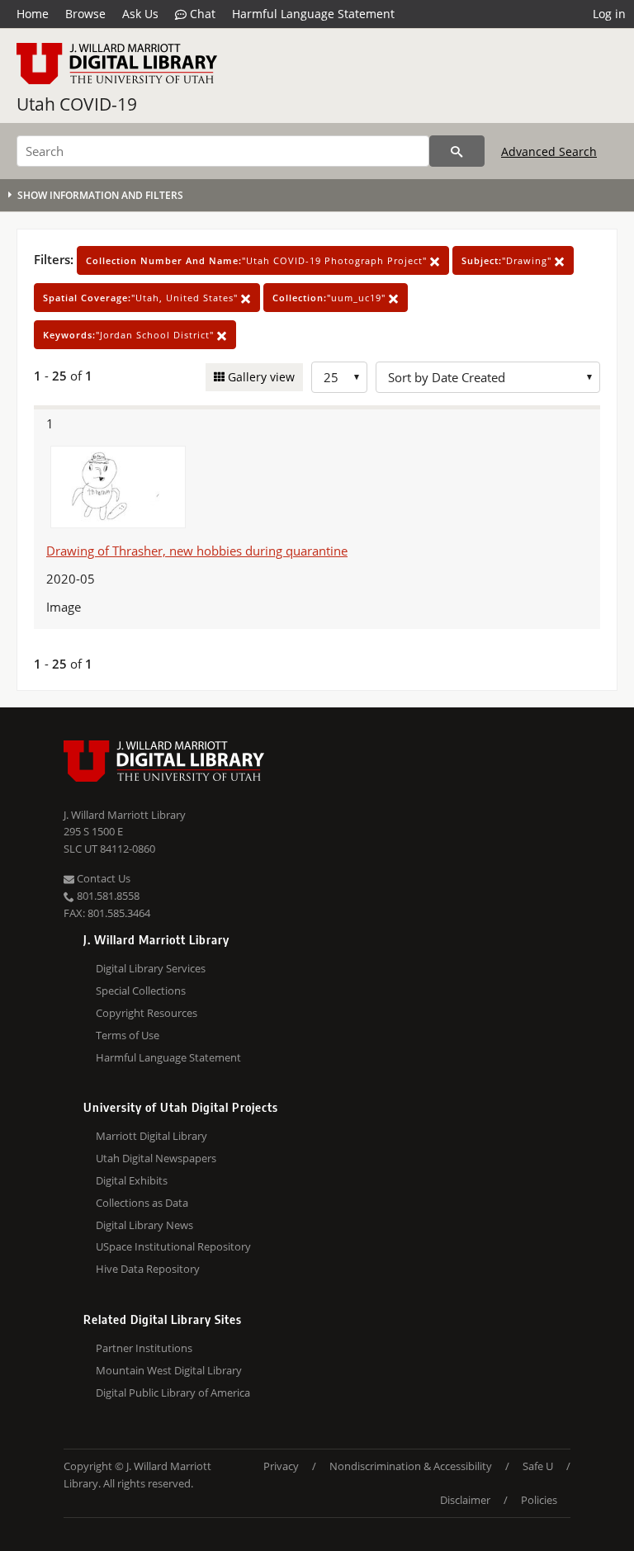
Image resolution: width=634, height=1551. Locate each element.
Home (33, 13)
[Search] (457, 151)
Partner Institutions (144, 1348)
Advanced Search (549, 151)
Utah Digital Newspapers (156, 1158)
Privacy (281, 1466)
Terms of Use (127, 1035)
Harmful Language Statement (313, 13)
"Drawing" (508, 260)
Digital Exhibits (132, 1180)
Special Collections (141, 990)
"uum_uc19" (330, 297)
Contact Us (102, 878)
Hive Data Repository (148, 1268)
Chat (201, 13)
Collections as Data (142, 1202)
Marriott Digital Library (151, 1135)
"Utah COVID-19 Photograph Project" (258, 260)
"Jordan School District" (130, 335)
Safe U (538, 1466)
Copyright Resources (146, 1012)
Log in (609, 13)
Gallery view (260, 377)
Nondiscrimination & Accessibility (410, 1466)
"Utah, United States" (142, 297)
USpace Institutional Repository (173, 1246)
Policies (539, 1499)
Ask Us (140, 13)
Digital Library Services (151, 968)
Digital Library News (144, 1225)
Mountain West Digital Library (169, 1370)
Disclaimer (465, 1499)
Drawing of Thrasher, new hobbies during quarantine (197, 550)
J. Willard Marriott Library (125, 814)
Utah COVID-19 (77, 104)
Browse (85, 13)
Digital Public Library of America (173, 1392)
